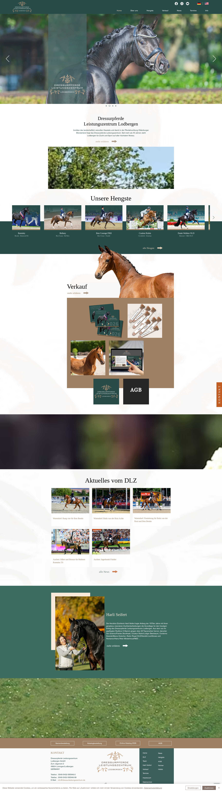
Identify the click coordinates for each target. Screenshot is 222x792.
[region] (106, 320)
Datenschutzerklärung (153, 788)
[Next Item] (213, 217)
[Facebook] (176, 3)
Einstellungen (193, 788)
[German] (199, 3)
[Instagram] (181, 3)
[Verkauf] (112, 105)
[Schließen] (218, 788)
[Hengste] (109, 105)
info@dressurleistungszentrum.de (71, 780)
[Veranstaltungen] (106, 105)
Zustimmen (209, 788)
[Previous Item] (8, 217)
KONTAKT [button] (219, 394)
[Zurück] (7, 58)
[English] (206, 3)
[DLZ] (115, 106)
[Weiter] (214, 58)
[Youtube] (187, 3)
